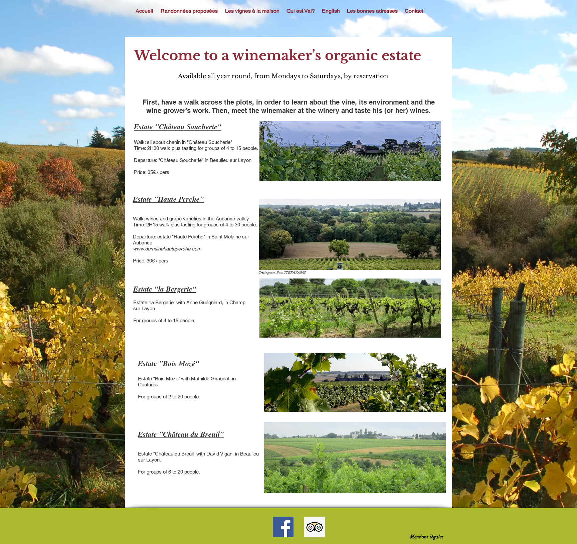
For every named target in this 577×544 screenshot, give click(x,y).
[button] (189, 10)
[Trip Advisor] (314, 527)
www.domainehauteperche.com (167, 248)
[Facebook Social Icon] (283, 527)
